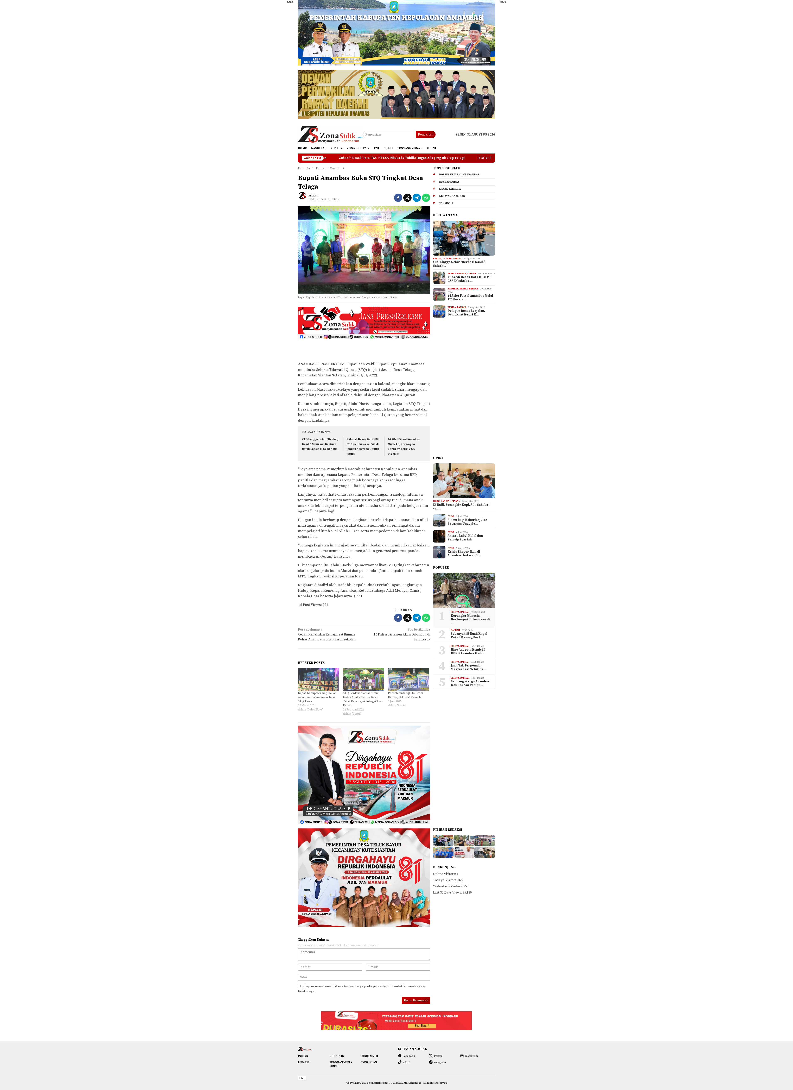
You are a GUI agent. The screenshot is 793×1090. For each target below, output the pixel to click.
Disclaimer (369, 1056)
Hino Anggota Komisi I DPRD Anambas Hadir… (469, 652)
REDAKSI (303, 1062)
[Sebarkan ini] (398, 198)
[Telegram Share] (417, 198)
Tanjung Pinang (450, 501)
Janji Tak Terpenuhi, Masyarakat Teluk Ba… (468, 667)
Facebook (409, 1056)
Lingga (457, 258)
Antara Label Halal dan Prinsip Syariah (465, 538)
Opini (436, 501)
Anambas (453, 289)
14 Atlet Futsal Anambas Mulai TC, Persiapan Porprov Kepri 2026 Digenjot (401, 158)
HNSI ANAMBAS (449, 182)
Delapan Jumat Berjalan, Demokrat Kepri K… (466, 313)
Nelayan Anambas (452, 196)
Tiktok (407, 1062)
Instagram (471, 1056)
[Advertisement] (277, 62)
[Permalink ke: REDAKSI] (304, 197)
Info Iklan (369, 1062)
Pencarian (425, 134)
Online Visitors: (445, 874)
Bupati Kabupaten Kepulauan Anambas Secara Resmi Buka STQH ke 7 (317, 697)
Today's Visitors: (445, 880)
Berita (437, 258)
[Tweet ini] (407, 198)
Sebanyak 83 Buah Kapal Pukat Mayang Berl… (469, 636)
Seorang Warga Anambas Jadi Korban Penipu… (470, 683)
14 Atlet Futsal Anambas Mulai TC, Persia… (470, 298)
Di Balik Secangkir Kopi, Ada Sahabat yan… (461, 507)
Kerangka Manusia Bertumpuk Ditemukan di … (470, 619)
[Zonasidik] (330, 134)
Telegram (440, 1062)
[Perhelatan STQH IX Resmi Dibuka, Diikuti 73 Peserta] (408, 679)
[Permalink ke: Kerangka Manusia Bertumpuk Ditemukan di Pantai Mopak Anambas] (464, 590)
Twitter (438, 1056)
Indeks (303, 1056)
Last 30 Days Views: (448, 893)
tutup (290, 2)
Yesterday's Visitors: (448, 886)
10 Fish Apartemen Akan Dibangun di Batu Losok (402, 634)
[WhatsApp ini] (426, 198)
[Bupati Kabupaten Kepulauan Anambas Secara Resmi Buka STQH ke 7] (318, 679)
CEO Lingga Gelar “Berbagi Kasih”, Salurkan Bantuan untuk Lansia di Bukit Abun (320, 444)
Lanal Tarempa (450, 189)
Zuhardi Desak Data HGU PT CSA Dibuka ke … (469, 279)
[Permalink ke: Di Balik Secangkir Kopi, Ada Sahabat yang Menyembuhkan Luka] (464, 481)
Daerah (447, 258)
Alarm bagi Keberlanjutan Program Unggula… (468, 522)
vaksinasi (446, 203)
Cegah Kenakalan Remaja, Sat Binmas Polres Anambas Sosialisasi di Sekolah (327, 634)
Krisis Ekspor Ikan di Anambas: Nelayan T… (464, 554)
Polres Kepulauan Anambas (459, 174)
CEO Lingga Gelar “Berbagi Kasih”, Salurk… (459, 264)
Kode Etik (337, 1056)
